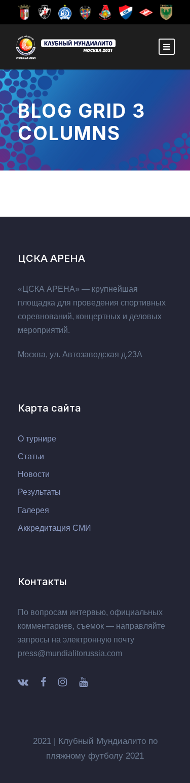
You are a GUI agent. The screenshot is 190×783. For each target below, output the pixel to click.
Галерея (33, 510)
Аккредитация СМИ (54, 528)
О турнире (37, 438)
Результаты (39, 492)
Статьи (31, 456)
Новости (34, 474)
